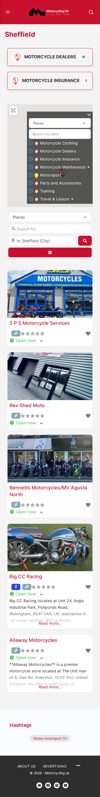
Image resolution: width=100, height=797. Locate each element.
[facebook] (48, 785)
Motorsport (50, 175)
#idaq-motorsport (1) (50, 738)
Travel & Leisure (54, 199)
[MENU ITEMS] (78, 765)
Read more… (50, 623)
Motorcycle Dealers (50, 56)
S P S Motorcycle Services (39, 323)
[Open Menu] (8, 11)
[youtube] (65, 785)
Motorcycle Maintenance (62, 167)
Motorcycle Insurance (51, 80)
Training (47, 191)
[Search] (91, 12)
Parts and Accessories (60, 183)
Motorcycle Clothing (59, 143)
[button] (50, 340)
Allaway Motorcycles (33, 640)
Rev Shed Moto (27, 405)
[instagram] (57, 785)
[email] (39, 785)
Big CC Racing (25, 576)
